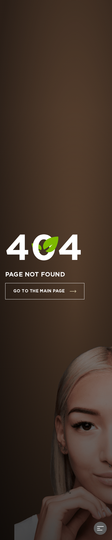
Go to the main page (39, 291)
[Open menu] (100, 528)
